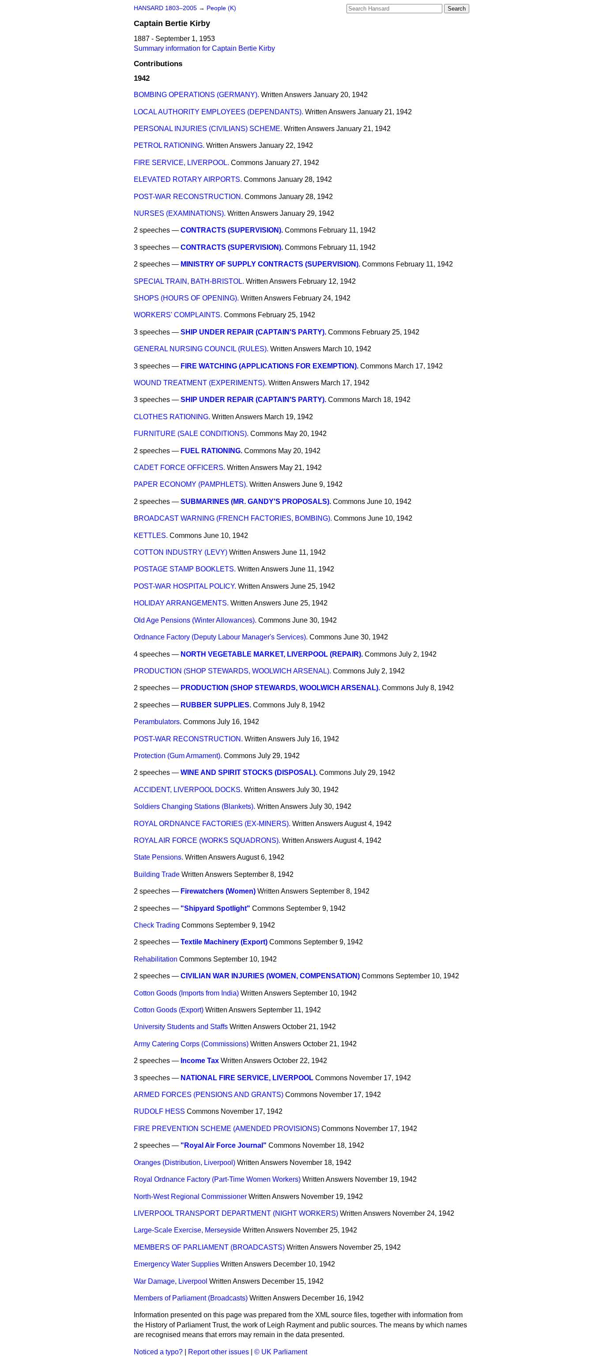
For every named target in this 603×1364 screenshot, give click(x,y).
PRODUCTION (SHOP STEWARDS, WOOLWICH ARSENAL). (232, 671)
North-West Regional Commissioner (190, 1196)
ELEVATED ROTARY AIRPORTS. (188, 179)
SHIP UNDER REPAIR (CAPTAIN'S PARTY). (253, 332)
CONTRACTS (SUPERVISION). (232, 230)
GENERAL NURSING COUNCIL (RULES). (201, 349)
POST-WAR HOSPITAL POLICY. (185, 586)
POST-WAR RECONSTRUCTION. (188, 196)
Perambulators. (157, 721)
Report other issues (218, 1352)
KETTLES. (151, 535)
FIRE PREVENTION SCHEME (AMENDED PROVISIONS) (227, 1128)
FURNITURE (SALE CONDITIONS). (191, 433)
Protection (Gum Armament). (178, 755)
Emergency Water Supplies (176, 1264)
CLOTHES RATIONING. (172, 417)
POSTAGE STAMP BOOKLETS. (185, 569)
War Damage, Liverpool (170, 1281)
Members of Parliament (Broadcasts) (191, 1298)
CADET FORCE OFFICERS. (179, 467)
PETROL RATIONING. (169, 145)
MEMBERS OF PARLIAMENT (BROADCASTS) (209, 1247)
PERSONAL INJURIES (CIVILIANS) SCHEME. (208, 128)
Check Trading (157, 925)
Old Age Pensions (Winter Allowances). (195, 620)
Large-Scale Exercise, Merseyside (187, 1230)
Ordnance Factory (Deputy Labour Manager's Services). (221, 637)
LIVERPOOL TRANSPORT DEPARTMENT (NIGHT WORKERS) (236, 1213)
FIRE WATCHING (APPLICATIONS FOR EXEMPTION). (269, 366)
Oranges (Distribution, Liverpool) (184, 1162)
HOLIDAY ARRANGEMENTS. (181, 603)
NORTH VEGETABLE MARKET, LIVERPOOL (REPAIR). (272, 654)
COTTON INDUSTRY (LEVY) (180, 552)
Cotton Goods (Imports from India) (186, 993)
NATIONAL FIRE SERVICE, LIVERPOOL (247, 1078)
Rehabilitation (155, 959)
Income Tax (200, 1060)
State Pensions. (158, 857)
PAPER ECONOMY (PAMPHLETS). (191, 484)
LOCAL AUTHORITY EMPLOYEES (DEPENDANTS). (218, 112)
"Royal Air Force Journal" (224, 1145)
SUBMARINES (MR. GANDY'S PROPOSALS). (256, 501)
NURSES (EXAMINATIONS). (180, 213)
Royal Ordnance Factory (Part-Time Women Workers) (217, 1179)
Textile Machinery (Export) (224, 942)
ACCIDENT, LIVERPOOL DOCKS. (188, 789)
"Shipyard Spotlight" (215, 908)
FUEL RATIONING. (211, 451)
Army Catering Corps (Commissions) (191, 1044)
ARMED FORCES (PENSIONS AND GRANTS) (208, 1094)
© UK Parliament (280, 1352)
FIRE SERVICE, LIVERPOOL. (181, 162)
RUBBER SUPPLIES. (216, 705)
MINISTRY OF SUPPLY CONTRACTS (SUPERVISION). (270, 264)
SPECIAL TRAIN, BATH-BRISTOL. (189, 281)
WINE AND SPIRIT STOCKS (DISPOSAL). (249, 772)
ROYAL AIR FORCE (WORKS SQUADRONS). (207, 840)
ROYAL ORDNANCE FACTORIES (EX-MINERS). (212, 823)
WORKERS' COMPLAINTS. (178, 315)
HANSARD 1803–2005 (165, 8)
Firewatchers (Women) (218, 891)
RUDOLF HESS (159, 1111)
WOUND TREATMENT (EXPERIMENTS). (200, 383)
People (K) (221, 8)
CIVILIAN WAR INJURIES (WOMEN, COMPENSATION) (270, 976)
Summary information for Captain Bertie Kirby (204, 48)
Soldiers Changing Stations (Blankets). (194, 806)
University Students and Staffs (181, 1026)
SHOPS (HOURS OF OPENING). (186, 298)
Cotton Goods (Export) (169, 1010)
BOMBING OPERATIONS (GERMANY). (196, 94)
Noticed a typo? (158, 1352)
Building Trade (157, 874)
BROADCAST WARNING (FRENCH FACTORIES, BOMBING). (233, 518)
